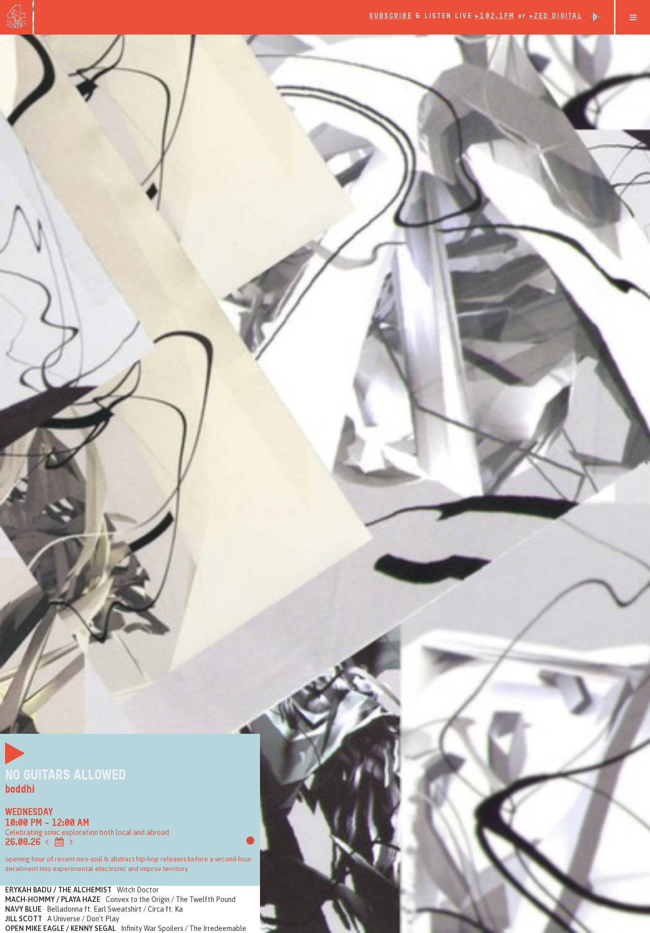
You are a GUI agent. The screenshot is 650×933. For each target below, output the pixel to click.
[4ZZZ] (16, 16)
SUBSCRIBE (390, 16)
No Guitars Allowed (65, 775)
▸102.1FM (494, 16)
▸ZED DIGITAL (556, 16)
